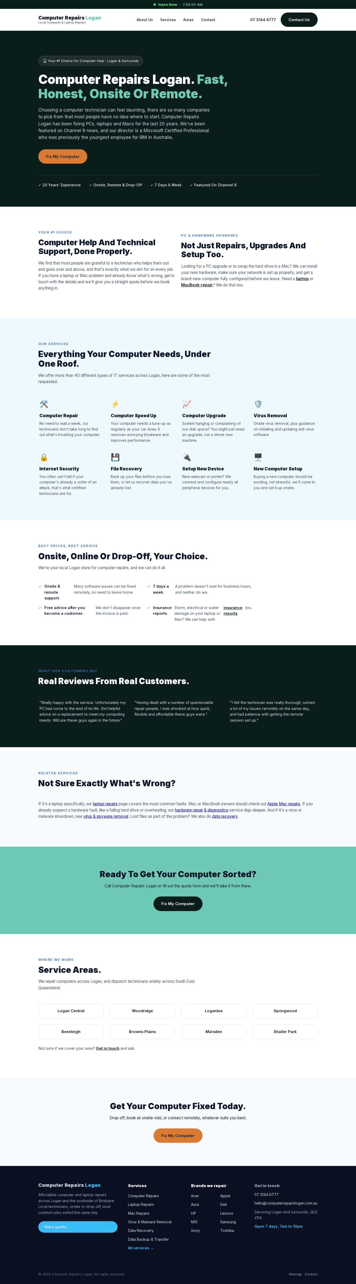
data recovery (224, 816)
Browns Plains (142, 1031)
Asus (195, 1204)
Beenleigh (71, 1031)
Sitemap (295, 1274)
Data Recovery (141, 1230)
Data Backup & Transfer (148, 1239)
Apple (225, 1196)
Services (168, 19)
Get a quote (55, 1227)
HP (193, 1213)
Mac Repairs (138, 1213)
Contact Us (299, 19)
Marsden (214, 1031)
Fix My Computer (62, 156)
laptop (302, 278)
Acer (195, 1196)
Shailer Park (285, 1031)
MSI (194, 1222)
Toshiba (227, 1230)
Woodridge (142, 1011)
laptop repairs (105, 803)
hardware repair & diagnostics (201, 810)
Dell (223, 1204)
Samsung (228, 1222)
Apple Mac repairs (283, 803)
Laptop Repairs (141, 1204)
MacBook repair (197, 284)
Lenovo (226, 1213)
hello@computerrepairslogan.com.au (285, 1203)
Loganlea (214, 1011)
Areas (188, 19)
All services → (141, 1248)
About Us (145, 19)
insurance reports (233, 610)
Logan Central (71, 1011)
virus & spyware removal (105, 816)
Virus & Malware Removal (149, 1222)
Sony (195, 1230)
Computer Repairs (69, 1185)
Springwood (285, 1011)
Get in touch (107, 1048)
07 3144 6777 (263, 19)
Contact (208, 19)
